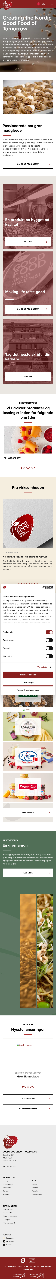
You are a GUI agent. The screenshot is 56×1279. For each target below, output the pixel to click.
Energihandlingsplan (10, 1216)
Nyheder (6, 1194)
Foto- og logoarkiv (9, 1223)
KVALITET (28, 241)
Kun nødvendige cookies (28, 690)
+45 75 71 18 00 (11, 1166)
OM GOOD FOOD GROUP (28, 164)
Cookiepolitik (7, 1213)
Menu (52, 4)
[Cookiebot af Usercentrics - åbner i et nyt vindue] (41, 587)
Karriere (35, 1187)
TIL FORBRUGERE (28, 1098)
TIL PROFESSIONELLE (28, 1108)
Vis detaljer (42, 667)
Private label (7, 1187)
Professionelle (8, 1184)
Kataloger (6, 1219)
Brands (5, 1191)
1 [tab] (21, 468)
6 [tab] (34, 468)
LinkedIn (9, 1245)
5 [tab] (32, 468)
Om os (34, 1184)
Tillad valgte (28, 682)
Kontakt (35, 1191)
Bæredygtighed (37, 1194)
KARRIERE (28, 376)
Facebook (9, 1238)
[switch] (49, 640)
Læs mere (28, 873)
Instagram (10, 1241)
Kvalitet (34, 1181)
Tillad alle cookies (28, 675)
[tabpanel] (28, 445)
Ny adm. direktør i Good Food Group (25, 557)
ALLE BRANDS (28, 812)
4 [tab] (29, 468)
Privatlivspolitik (8, 1209)
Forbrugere (7, 1181)
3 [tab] (27, 468)
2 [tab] (24, 468)
